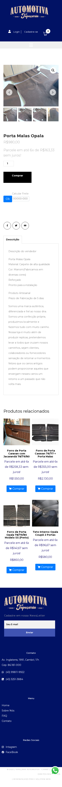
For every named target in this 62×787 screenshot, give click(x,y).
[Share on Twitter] (16, 225)
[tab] (12, 240)
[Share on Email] (25, 225)
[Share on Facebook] (7, 225)
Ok (8, 199)
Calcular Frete (20, 193)
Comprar (17, 175)
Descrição (12, 239)
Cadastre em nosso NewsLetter (24, 615)
